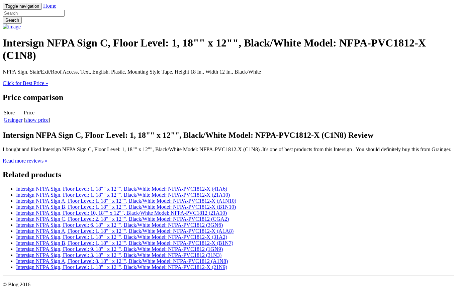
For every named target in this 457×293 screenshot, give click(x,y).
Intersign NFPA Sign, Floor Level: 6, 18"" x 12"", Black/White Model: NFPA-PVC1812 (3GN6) (119, 225)
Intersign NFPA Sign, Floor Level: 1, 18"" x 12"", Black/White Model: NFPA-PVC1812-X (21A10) (123, 195)
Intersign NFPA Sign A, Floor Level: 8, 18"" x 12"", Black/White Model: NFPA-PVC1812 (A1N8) (122, 261)
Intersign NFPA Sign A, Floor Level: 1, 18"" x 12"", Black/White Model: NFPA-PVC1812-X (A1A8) (125, 231)
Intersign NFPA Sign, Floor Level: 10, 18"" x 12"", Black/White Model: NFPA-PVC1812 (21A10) (121, 213)
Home (49, 6)
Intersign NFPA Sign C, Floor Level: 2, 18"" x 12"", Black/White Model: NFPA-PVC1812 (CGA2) (122, 219)
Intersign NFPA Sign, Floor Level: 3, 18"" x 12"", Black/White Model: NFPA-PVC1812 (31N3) (118, 255)
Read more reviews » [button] (25, 161)
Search (12, 20)
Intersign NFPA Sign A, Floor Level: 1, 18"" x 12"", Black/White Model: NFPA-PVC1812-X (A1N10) (126, 201)
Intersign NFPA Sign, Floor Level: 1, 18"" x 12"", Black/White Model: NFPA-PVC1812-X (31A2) (121, 237)
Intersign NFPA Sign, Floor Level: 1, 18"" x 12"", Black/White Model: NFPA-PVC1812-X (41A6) (121, 189)
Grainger (13, 120)
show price (37, 120)
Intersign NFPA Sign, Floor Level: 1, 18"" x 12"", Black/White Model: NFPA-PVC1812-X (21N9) (121, 267)
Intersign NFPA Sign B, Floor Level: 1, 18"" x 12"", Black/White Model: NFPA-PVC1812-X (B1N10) (126, 207)
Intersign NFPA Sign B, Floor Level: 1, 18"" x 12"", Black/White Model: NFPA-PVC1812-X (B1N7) (124, 243)
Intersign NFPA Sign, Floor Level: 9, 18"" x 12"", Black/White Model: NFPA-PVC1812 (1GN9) (119, 249)
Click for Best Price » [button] (25, 83)
